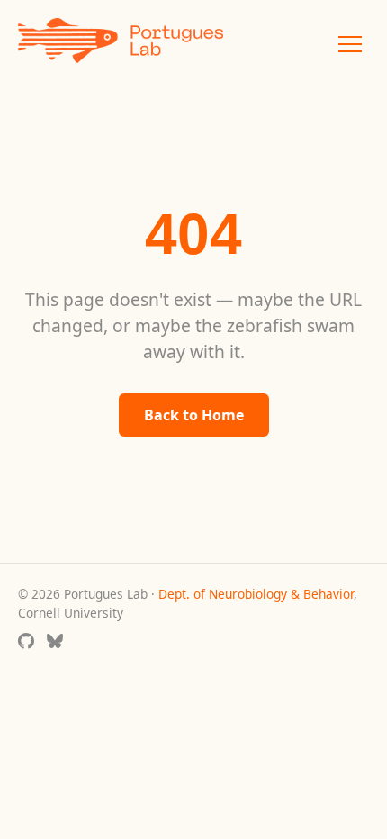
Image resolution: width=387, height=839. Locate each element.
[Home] (120, 43)
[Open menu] (350, 44)
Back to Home (194, 415)
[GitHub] (26, 643)
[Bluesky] (55, 643)
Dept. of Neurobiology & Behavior (256, 593)
